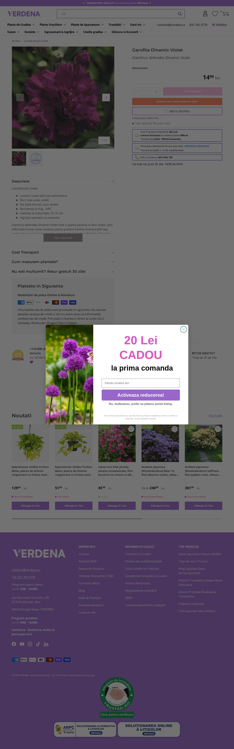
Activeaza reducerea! (140, 395)
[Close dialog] (183, 329)
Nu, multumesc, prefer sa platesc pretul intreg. (141, 403)
